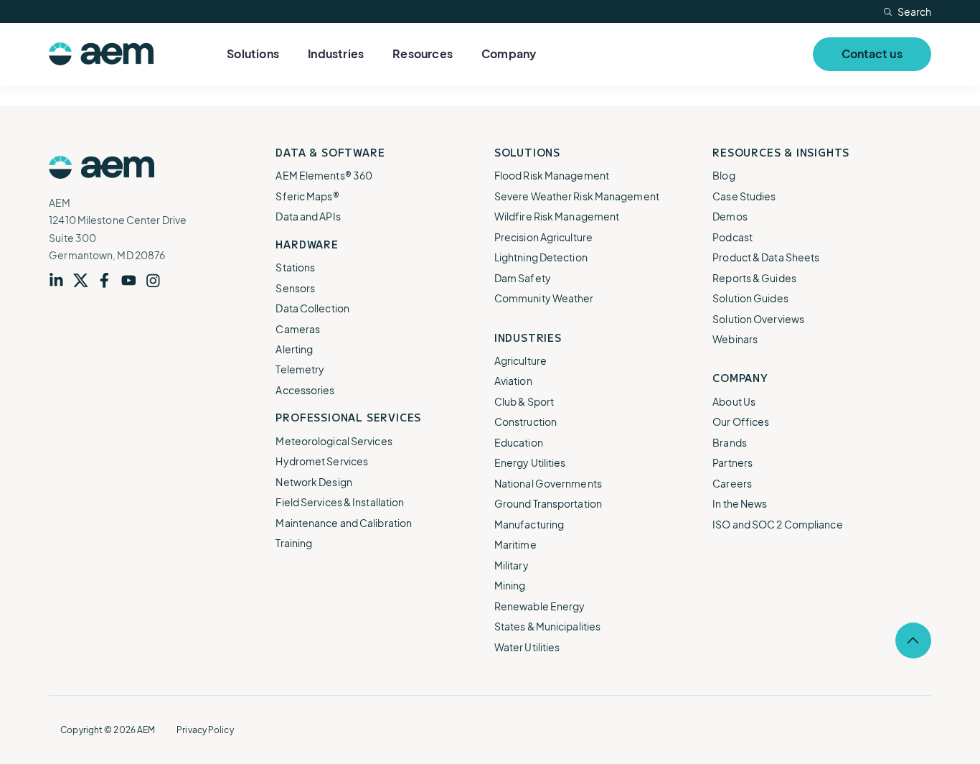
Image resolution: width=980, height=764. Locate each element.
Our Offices (740, 421)
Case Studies (744, 196)
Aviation (513, 380)
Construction (525, 421)
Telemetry (299, 369)
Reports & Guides (754, 277)
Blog (723, 175)
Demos (730, 216)
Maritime (515, 544)
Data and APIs (307, 216)
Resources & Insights (780, 152)
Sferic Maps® (307, 196)
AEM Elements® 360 (323, 175)
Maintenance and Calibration (343, 522)
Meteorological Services (333, 440)
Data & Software (330, 152)
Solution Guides (750, 298)
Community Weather (544, 298)
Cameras (297, 328)
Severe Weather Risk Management (576, 196)
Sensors (295, 287)
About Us (733, 401)
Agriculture (520, 360)
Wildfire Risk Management (556, 216)
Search (914, 11)
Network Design (313, 481)
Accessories (304, 389)
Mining (510, 585)
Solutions (253, 53)
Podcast (732, 236)
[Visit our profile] (61, 280)
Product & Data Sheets (765, 257)
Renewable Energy (539, 606)
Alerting (294, 349)
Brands (729, 442)
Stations (295, 267)
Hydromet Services (321, 461)
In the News (739, 503)
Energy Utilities (530, 462)
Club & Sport (524, 401)
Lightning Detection (541, 257)
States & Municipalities (547, 626)
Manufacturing (529, 524)
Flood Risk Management (551, 175)
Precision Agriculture (543, 236)
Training (293, 542)
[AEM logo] (101, 53)
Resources (422, 53)
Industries (336, 53)
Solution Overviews (758, 318)
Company (508, 53)
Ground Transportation (548, 503)
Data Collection (312, 308)
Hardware (306, 244)
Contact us (872, 53)
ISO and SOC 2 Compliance (777, 524)
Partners (732, 462)
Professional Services (348, 417)
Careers (732, 483)
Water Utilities (527, 646)
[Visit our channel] (133, 280)
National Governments (548, 483)
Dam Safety (522, 277)
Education (518, 442)
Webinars (735, 338)
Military (511, 565)
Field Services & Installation (339, 501)
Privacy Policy (204, 730)
